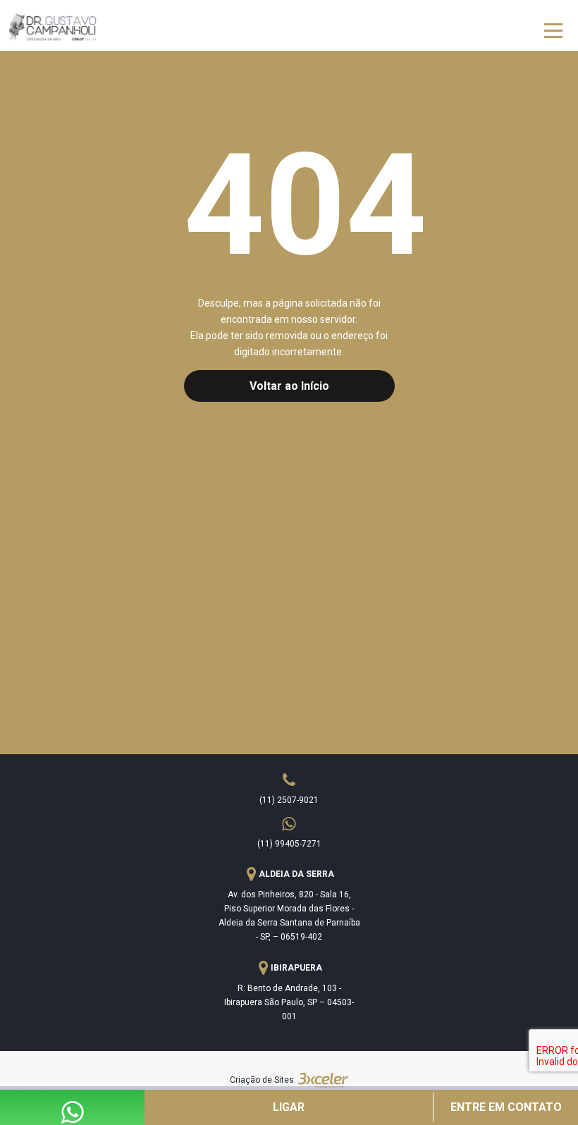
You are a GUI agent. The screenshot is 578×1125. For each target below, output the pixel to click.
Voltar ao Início (289, 386)
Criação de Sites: (263, 1080)
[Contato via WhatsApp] (72, 1117)
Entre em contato (506, 1107)
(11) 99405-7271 (289, 844)
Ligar (289, 1107)
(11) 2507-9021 (289, 800)
